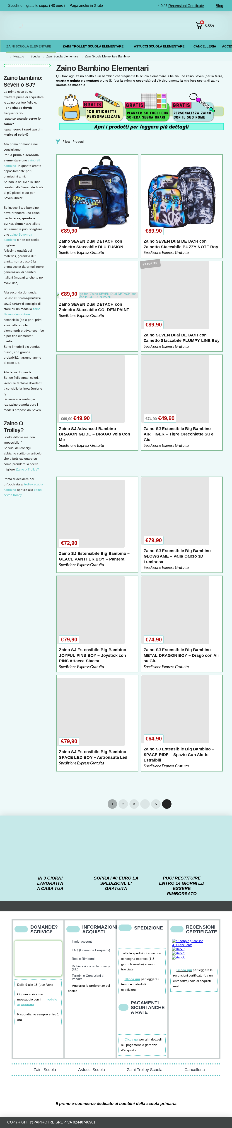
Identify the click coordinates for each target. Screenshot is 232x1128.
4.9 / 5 (181, 6)
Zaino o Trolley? (27, 469)
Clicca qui (131, 1039)
